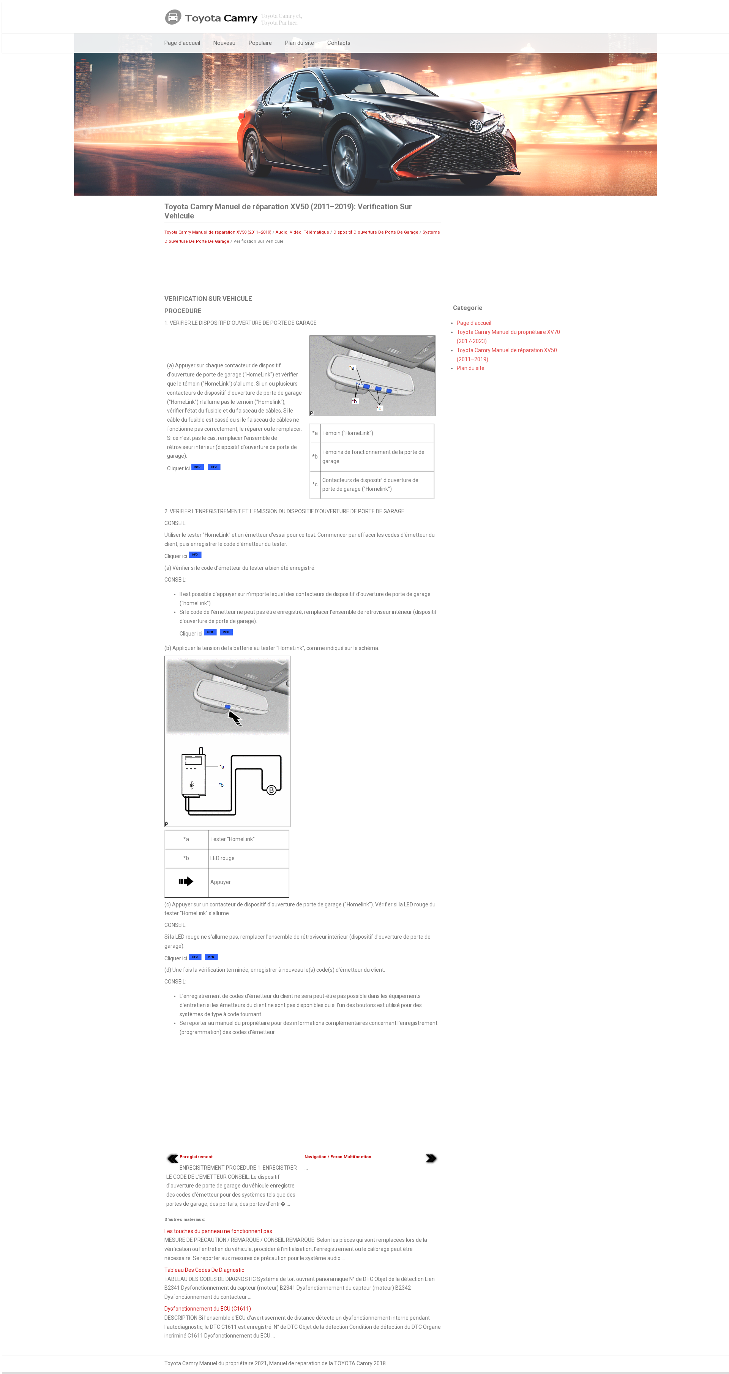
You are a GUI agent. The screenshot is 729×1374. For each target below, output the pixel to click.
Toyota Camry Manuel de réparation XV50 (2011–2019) (217, 232)
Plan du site (299, 43)
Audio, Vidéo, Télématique (302, 232)
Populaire (260, 43)
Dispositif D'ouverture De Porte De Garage (375, 232)
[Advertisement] (302, 269)
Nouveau (224, 43)
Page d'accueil (182, 43)
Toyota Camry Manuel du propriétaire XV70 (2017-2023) (508, 336)
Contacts (338, 43)
